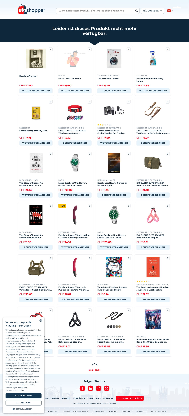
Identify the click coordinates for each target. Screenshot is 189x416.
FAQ (98, 398)
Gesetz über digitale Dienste (75, 412)
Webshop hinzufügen (129, 398)
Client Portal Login (157, 412)
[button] (169, 11)
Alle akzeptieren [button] (23, 395)
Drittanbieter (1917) (25, 357)
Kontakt (108, 398)
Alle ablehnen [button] (23, 402)
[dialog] (23, 365)
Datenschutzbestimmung (105, 412)
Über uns (126, 412)
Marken (66, 398)
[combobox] (40, 320)
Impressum (52, 412)
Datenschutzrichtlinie (15, 390)
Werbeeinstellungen (28, 379)
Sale (90, 398)
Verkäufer (79, 398)
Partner (139, 412)
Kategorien (52, 398)
